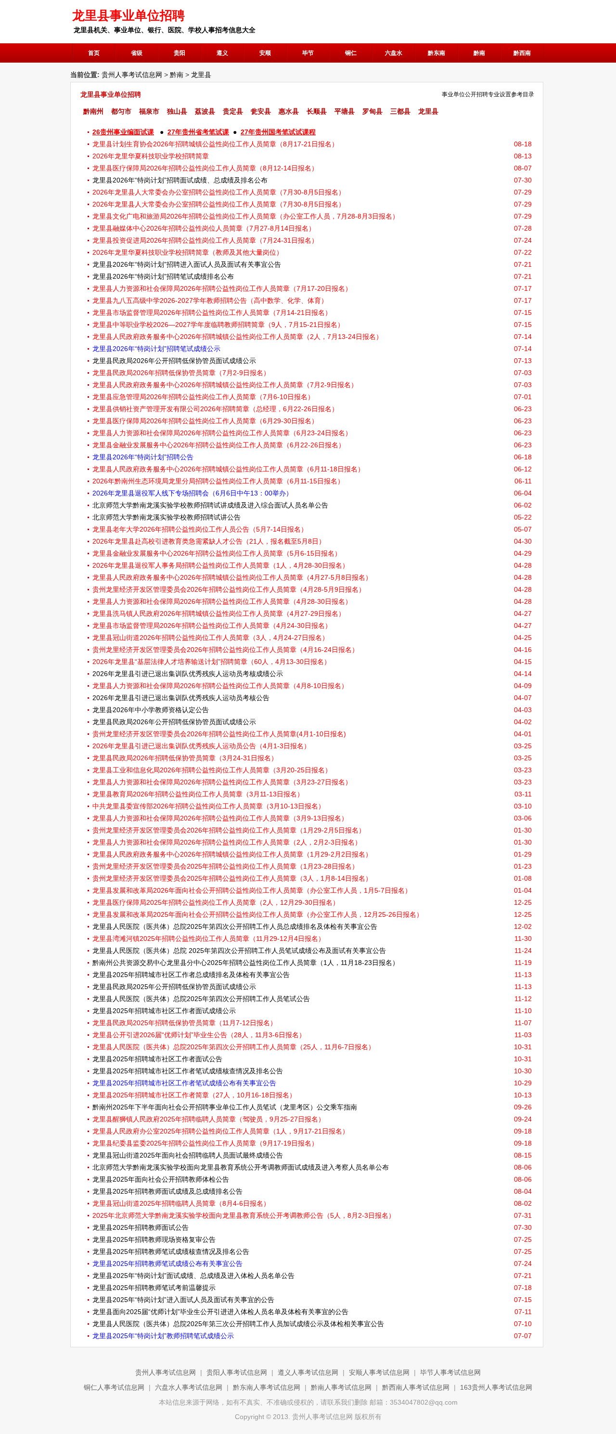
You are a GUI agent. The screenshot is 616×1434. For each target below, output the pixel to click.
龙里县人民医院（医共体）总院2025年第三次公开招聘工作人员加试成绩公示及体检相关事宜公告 (238, 1324)
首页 (94, 53)
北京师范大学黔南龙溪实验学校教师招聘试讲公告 (166, 517)
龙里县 (201, 74)
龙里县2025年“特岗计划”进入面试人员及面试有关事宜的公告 (183, 1300)
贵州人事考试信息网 (132, 74)
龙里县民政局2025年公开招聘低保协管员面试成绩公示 (174, 987)
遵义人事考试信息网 (308, 1372)
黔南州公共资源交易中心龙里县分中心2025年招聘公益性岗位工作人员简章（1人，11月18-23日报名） (245, 962)
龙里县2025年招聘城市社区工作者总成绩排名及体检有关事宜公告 (191, 974)
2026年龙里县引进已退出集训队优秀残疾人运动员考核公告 (181, 698)
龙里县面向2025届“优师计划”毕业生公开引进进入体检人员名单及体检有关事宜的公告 (220, 1312)
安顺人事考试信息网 (379, 1372)
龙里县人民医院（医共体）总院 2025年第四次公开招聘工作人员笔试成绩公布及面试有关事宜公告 (239, 950)
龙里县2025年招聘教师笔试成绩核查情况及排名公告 (170, 1251)
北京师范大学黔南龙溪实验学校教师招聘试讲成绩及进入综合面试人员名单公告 (210, 505)
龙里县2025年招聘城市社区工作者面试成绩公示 (164, 1011)
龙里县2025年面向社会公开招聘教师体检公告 (160, 1179)
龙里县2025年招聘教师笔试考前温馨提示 (154, 1287)
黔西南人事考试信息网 (415, 1387)
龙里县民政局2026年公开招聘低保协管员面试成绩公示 (174, 361)
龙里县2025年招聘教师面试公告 (140, 1227)
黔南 (176, 74)
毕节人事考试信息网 (450, 1372)
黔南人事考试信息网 (341, 1387)
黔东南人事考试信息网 (266, 1387)
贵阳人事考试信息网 (236, 1372)
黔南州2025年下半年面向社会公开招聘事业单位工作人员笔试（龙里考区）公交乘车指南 (224, 1107)
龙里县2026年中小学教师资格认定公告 (150, 710)
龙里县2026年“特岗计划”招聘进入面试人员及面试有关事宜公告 (186, 264)
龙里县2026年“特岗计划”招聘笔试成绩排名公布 (163, 276)
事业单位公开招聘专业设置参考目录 (488, 94)
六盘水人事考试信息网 (188, 1387)
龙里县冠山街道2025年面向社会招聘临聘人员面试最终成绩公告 (187, 1155)
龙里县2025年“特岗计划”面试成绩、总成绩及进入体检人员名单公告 (193, 1275)
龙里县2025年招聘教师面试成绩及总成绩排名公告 (167, 1191)
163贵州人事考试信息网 (496, 1387)
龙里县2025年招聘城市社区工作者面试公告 (157, 1059)
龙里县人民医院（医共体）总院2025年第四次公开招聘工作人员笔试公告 (201, 999)
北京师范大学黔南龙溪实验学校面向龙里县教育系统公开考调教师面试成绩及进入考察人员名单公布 (240, 1167)
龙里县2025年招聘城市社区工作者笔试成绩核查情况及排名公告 (187, 1071)
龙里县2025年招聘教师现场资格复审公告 (154, 1239)
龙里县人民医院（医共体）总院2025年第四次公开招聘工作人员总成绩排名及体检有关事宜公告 (234, 926)
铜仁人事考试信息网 (114, 1387)
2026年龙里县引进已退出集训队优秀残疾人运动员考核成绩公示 (187, 674)
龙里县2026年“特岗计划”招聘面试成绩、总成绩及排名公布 (180, 180)
